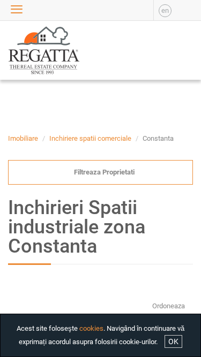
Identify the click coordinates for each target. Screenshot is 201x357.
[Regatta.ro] (25, 50)
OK (173, 341)
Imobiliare (23, 138)
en (165, 10)
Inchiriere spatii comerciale (90, 138)
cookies (91, 328)
